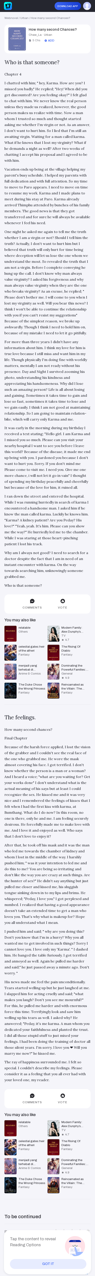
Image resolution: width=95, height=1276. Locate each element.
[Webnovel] (8, 6)
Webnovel (11, 18)
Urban (24, 18)
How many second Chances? (50, 18)
